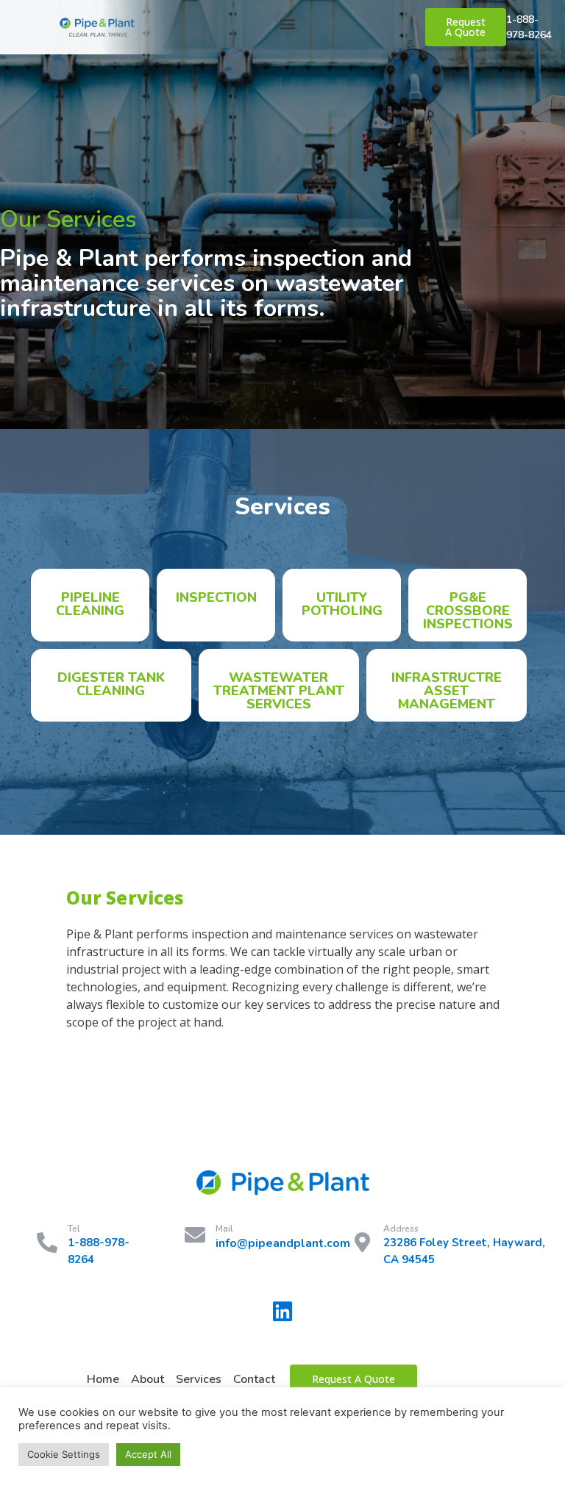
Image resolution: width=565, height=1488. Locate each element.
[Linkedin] (282, 1312)
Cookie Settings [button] (63, 1454)
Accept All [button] (148, 1454)
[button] (287, 24)
